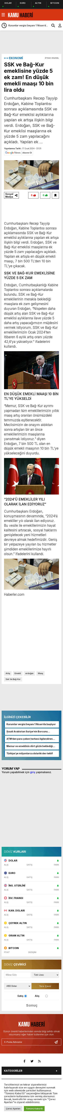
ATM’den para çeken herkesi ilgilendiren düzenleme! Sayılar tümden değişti (29, 739)
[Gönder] (57, 1042)
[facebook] (24, 1061)
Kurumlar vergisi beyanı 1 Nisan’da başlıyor (31, 724)
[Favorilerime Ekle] (55, 195)
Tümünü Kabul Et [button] (34, 1108)
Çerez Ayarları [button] (13, 1108)
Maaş (40, 673)
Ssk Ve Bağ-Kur (13, 679)
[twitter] (32, 1061)
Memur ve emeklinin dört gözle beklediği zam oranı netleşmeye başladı (29, 746)
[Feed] (39, 1061)
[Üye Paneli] (58, 25)
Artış (8, 673)
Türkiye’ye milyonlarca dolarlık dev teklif (29, 753)
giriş (32, 772)
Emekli (18, 673)
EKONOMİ (16, 58)
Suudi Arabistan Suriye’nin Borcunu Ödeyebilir (27, 731)
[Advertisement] (32, 42)
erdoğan (29, 673)
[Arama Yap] (51, 25)
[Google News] (18, 152)
